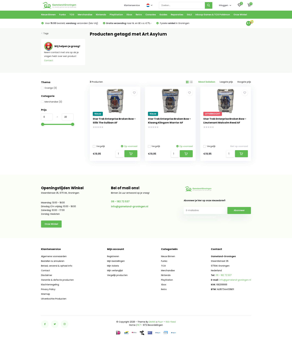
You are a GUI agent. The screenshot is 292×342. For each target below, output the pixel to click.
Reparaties (177, 14)
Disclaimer (46, 275)
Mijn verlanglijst (115, 270)
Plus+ (160, 321)
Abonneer (239, 210)
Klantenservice (132, 5)
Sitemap (45, 294)
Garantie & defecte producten (57, 279)
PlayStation (116, 14)
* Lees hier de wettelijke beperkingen (200, 216)
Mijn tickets (113, 265)
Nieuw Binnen (48, 14)
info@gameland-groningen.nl (129, 206)
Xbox (129, 14)
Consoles (150, 14)
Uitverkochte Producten (53, 298)
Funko (62, 14)
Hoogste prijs (244, 81)
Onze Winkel (240, 14)
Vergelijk (100, 146)
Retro (139, 14)
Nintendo (101, 14)
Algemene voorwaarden (54, 256)
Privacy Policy (48, 289)
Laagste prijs (226, 81)
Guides (163, 14)
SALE (189, 14)
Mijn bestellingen (116, 261)
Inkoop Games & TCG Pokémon (212, 14)
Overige (51, 87)
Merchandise (85, 14)
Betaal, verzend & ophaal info (56, 265)
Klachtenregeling (50, 284)
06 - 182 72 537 (120, 201)
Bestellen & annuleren (52, 261)
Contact (48, 60)
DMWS (152, 321)
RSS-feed (171, 321)
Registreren (113, 256)
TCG (71, 14)
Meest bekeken (206, 81)
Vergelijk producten (117, 275)
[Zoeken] (208, 5)
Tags (46, 33)
